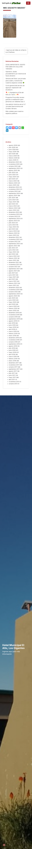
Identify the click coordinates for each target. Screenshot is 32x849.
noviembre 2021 (14, 264)
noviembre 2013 (14, 381)
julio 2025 (12, 172)
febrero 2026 (13, 158)
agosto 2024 (13, 195)
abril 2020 (12, 304)
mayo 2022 (12, 252)
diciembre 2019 (14, 312)
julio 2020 (12, 298)
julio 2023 (12, 222)
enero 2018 (12, 361)
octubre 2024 (13, 191)
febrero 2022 (13, 258)
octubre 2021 (13, 266)
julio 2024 (12, 197)
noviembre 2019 (14, 314)
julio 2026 (12, 147)
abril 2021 (12, 279)
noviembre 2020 (14, 289)
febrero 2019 (13, 333)
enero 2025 (12, 185)
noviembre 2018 (14, 340)
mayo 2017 (12, 377)
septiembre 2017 (14, 369)
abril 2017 (12, 379)
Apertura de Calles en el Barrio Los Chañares (16, 51)
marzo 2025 (13, 181)
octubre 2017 (13, 367)
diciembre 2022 (14, 237)
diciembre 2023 (14, 212)
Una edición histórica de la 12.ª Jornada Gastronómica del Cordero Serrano (16, 106)
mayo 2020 (12, 302)
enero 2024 (12, 210)
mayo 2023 (12, 227)
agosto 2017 (13, 371)
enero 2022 (12, 260)
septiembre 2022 (14, 243)
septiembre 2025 (14, 168)
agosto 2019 (13, 321)
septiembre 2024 (14, 193)
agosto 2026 (13, 145)
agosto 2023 (13, 220)
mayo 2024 (12, 202)
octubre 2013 (13, 384)
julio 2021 (12, 273)
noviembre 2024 (14, 189)
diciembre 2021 (14, 262)
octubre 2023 (13, 216)
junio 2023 (12, 225)
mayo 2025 (12, 176)
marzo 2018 (12, 356)
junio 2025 (12, 174)
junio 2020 (12, 300)
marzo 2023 (13, 231)
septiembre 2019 (14, 319)
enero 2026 (12, 160)
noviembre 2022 (14, 239)
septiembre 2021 (14, 268)
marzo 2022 (13, 256)
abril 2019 (12, 329)
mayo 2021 (12, 277)
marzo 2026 (13, 156)
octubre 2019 (13, 317)
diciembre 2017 (14, 363)
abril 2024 (12, 204)
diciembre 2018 (14, 338)
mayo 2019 (12, 327)
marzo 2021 (12, 281)
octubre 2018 (13, 342)
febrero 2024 (13, 208)
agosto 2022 (13, 245)
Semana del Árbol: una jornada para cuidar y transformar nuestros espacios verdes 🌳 (16, 81)
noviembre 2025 (14, 164)
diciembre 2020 (14, 287)
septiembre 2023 (14, 218)
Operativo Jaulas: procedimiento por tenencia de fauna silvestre (16, 74)
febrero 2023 (13, 233)
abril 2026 (12, 153)
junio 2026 (12, 149)
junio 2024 (12, 199)
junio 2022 (12, 250)
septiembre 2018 (14, 344)
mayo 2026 (12, 151)
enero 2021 (12, 285)
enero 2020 (12, 310)
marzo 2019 (12, 331)
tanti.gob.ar (6, 3)
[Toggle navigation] (28, 3)
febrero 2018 (13, 358)
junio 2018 (12, 350)
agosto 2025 (13, 170)
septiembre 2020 (14, 294)
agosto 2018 (13, 346)
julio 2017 (12, 373)
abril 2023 (12, 229)
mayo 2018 (12, 352)
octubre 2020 (13, 291)
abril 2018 (12, 354)
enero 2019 (12, 335)
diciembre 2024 (14, 187)
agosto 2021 (13, 271)
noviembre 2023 (14, 214)
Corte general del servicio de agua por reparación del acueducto (15, 88)
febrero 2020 (13, 308)
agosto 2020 (13, 296)
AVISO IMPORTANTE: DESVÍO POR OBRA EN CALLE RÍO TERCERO (15, 67)
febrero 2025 (13, 183)
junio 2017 (12, 375)
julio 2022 (12, 248)
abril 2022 (12, 254)
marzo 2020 (13, 306)
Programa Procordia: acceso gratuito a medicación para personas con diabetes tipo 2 (15, 99)
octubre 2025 (13, 166)
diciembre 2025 (14, 162)
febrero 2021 (13, 283)
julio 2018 (12, 348)
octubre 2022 (13, 241)
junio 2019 (12, 325)
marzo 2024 (13, 206)
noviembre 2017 (14, 365)
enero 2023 (12, 235)
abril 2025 (12, 179)
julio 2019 (12, 323)
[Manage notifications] (4, 845)
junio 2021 (12, 275)
